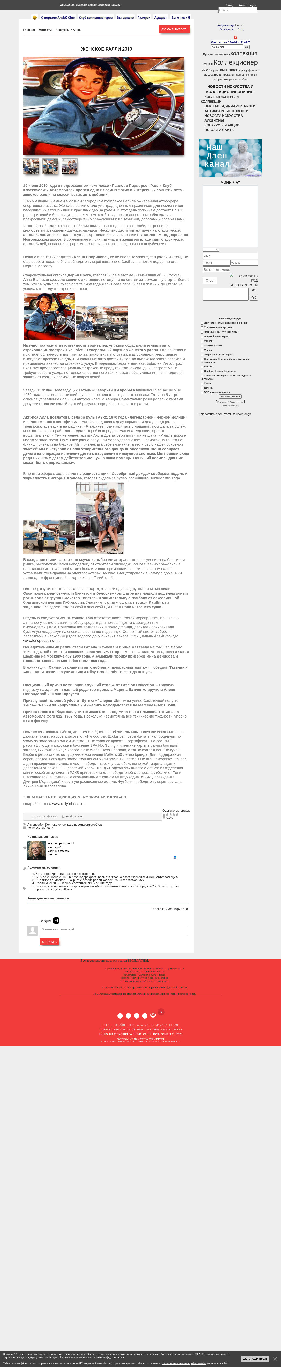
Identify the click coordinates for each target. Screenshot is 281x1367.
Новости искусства (223, 115)
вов (257, 70)
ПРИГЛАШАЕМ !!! (139, 1025)
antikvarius (74, 816)
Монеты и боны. (213, 345)
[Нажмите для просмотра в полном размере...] (49, 339)
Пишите (107, 1025)
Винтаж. (208, 366)
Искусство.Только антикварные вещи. (225, 323)
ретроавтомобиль (90, 824)
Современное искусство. (218, 327)
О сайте (120, 1025)
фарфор (243, 70)
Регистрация (248, 5)
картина (215, 70)
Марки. (208, 350)
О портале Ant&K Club (58, 17)
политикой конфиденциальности (121, 1041)
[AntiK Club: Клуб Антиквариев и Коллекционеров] (34, 17)
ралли (71, 824)
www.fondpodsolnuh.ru (42, 641)
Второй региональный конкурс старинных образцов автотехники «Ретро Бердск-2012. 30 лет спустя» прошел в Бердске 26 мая (107, 887)
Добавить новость (174, 29)
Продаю (208, 54)
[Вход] (56, 920)
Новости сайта (219, 129)
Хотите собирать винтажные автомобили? (65, 873)
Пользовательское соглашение (121, 1029)
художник (218, 54)
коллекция (244, 53)
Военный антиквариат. (217, 336)
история (218, 79)
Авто (225, 79)
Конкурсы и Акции (68, 29)
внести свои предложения (132, 987)
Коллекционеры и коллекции (220, 99)
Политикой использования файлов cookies (184, 1363)
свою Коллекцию (134, 971)
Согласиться (255, 1358)
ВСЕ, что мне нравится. (217, 392)
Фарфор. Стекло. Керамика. (220, 371)
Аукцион (160, 17)
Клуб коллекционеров (96, 17)
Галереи (144, 17)
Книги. (207, 383)
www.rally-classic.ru (68, 804)
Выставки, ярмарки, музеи (229, 106)
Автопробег (35, 824)
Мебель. (208, 341)
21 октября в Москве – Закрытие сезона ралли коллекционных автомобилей (90, 880)
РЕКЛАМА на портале (165, 1025)
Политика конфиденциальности (108, 1357)
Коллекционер (55, 824)
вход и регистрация (122, 1354)
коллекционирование (246, 74)
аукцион (208, 64)
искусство (211, 74)
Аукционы (214, 120)
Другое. (208, 387)
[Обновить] (252, 249)
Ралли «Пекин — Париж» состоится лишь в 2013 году (74, 883)
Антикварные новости (226, 110)
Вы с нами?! (180, 17)
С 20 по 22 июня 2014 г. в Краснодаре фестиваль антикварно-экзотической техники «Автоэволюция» (107, 876)
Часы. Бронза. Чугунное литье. (221, 332)
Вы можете (125, 17)
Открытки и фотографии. (218, 354)
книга (227, 54)
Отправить (49, 942)
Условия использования (164, 1029)
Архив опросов (236, 402)
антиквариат (226, 74)
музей (206, 70)
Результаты (222, 402)
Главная (29, 29)
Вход (229, 5)
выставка (228, 69)
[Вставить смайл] (256, 249)
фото (251, 70)
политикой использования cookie (161, 1041)
